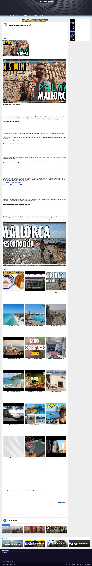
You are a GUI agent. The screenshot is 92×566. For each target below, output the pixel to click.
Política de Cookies (79, 564)
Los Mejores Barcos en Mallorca (60, 514)
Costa (17, 15)
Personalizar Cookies (74, 564)
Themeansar (13, 564)
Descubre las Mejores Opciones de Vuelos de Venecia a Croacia (78, 544)
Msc (13, 15)
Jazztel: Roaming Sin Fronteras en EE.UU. (11, 544)
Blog (31, 15)
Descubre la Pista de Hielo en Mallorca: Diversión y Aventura (11, 531)
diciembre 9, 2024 (50, 545)
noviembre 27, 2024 (72, 545)
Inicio (6, 15)
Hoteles (21, 15)
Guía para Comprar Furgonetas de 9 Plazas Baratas (56, 544)
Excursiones (26, 15)
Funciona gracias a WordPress (5, 564)
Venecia (70, 542)
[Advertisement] (46, 8)
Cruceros (10, 15)
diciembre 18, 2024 (28, 545)
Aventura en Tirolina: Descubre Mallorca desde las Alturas (55, 531)
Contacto (41, 15)
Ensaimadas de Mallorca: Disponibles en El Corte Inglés (13, 514)
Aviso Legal (3, 554)
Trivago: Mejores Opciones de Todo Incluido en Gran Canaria (34, 544)
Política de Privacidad (5, 552)
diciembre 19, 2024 (6, 545)
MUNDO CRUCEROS (46, 2)
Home (64, 564)
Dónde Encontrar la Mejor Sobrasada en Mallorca (33, 531)
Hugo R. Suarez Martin (11, 37)
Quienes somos (35, 15)
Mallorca (6, 23)
